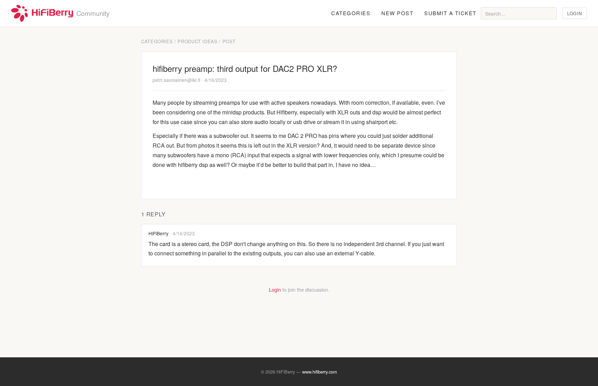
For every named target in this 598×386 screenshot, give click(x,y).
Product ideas (197, 41)
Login (574, 13)
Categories (350, 13)
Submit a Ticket (450, 13)
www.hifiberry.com (319, 371)
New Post (397, 13)
